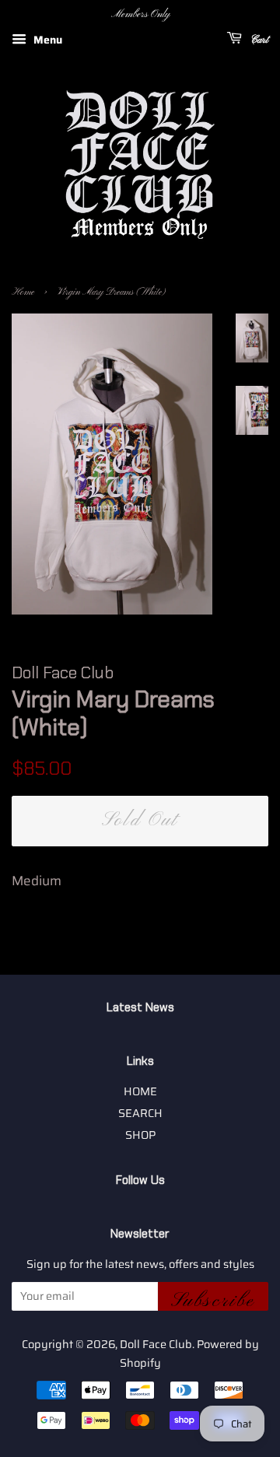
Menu (46, 39)
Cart (258, 40)
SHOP (140, 1135)
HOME (140, 1091)
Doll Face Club (156, 1344)
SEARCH (140, 1113)
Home (23, 292)
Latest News (140, 1007)
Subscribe (213, 1300)
